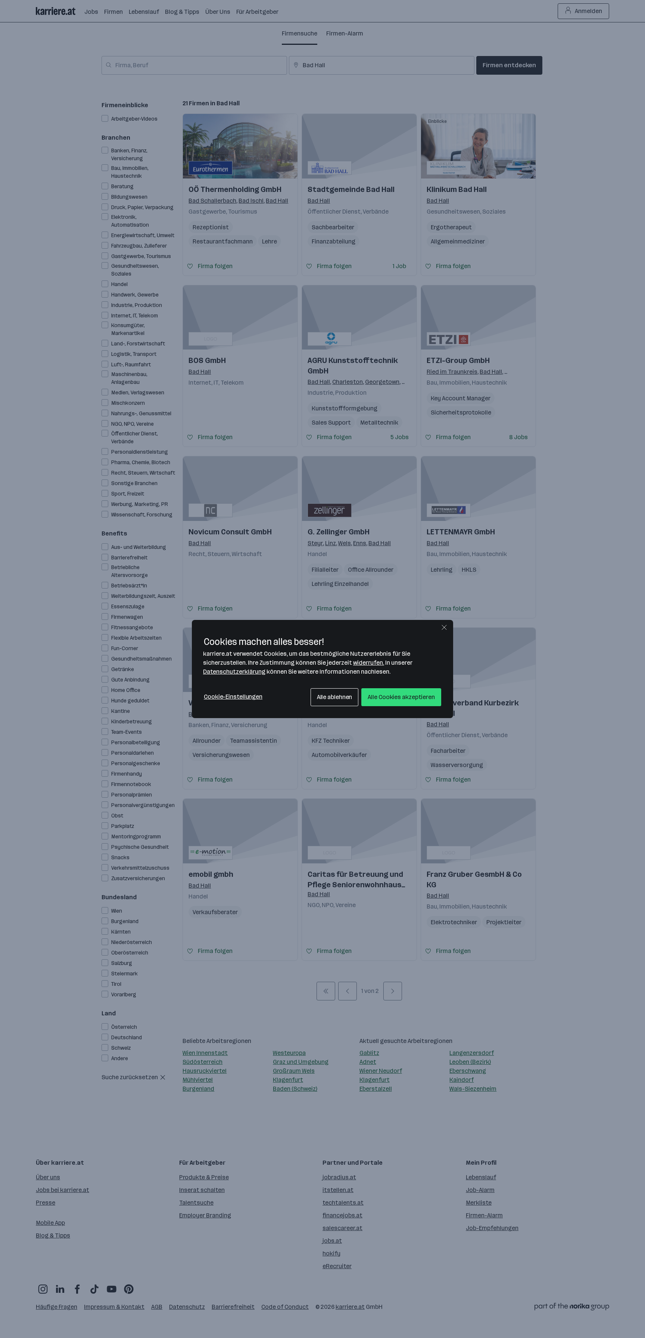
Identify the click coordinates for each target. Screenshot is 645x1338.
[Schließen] (444, 627)
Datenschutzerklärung (234, 671)
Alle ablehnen (334, 697)
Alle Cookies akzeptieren (401, 697)
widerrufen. (368, 662)
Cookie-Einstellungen (233, 696)
